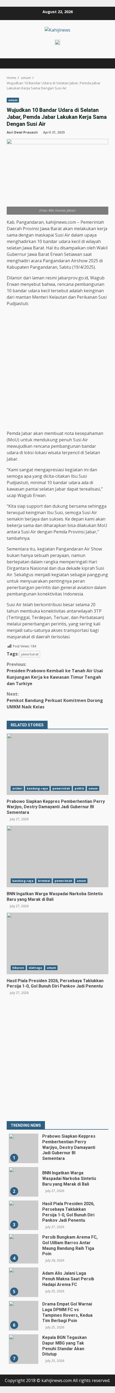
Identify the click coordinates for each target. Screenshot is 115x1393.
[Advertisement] (57, 368)
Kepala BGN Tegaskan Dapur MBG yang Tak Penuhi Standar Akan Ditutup (23, 1349)
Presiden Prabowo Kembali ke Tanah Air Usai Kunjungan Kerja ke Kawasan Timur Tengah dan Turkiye (55, 673)
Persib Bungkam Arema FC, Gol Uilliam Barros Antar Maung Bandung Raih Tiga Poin (23, 1248)
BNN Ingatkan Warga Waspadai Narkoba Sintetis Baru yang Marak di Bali (57, 856)
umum (12, 100)
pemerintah (61, 788)
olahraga (35, 968)
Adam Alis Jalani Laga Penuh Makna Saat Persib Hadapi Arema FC (23, 1282)
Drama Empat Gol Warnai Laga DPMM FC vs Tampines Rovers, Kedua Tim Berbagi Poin (23, 1315)
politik (79, 788)
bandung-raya (37, 788)
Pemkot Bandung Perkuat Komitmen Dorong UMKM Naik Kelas (55, 700)
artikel (17, 788)
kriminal (44, 881)
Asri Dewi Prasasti (22, 132)
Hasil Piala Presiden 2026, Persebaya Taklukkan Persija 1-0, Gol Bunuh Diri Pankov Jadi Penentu (57, 943)
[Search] (101, 63)
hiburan (18, 968)
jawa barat (30, 654)
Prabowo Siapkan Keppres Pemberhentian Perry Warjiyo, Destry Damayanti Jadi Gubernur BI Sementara (57, 764)
